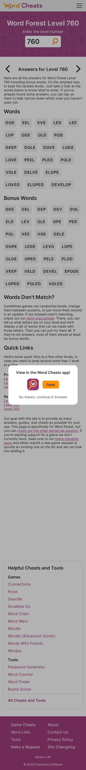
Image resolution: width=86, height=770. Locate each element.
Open (50, 384)
